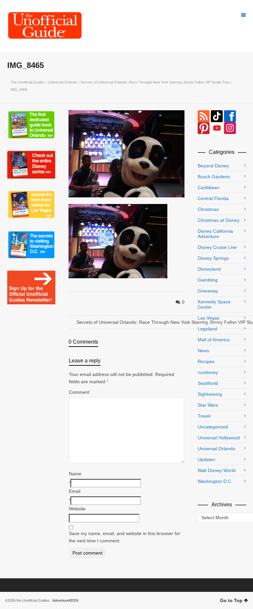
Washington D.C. (215, 481)
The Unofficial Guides (28, 82)
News (203, 350)
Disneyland (209, 269)
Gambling (208, 280)
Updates (206, 459)
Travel (204, 416)
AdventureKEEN (65, 600)
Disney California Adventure (215, 233)
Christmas (208, 209)
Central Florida (213, 198)
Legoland (207, 328)
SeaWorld (208, 383)
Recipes (206, 361)
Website (77, 508)
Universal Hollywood (219, 437)
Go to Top (231, 600)
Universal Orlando (62, 82)
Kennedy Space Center (214, 304)
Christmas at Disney (218, 220)
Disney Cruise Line (217, 247)
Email (74, 491)
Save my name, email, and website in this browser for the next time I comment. (124, 537)
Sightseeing (210, 394)
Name (75, 473)
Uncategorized (213, 426)
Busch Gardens (214, 176)
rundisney (208, 372)
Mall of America (214, 339)
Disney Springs (213, 258)
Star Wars (208, 405)
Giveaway (208, 290)
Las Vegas (208, 318)
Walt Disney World (217, 470)
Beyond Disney (213, 165)
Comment (79, 392)
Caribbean (208, 187)
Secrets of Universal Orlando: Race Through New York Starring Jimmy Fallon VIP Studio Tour (155, 82)
